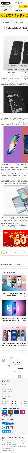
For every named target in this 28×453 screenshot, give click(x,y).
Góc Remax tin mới (18, 264)
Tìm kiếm (24, 6)
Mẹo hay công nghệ (18, 22)
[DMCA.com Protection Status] (14, 431)
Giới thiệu (4, 384)
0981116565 (14, 401)
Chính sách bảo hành (7, 389)
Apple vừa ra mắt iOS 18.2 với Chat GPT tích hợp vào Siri (14, 294)
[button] (4, 296)
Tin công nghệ (6, 22)
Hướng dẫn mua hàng (7, 387)
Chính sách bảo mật (7, 394)
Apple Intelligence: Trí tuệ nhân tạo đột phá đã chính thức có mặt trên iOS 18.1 (14, 345)
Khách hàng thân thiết (7, 391)
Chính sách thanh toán (7, 396)
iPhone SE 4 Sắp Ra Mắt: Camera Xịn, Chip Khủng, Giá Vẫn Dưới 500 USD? (14, 320)
